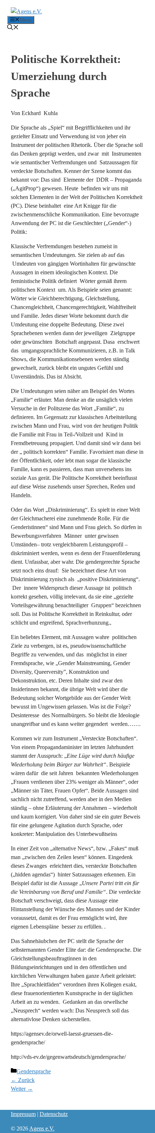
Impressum (23, 1114)
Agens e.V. (41, 1128)
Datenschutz (54, 1114)
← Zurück (23, 1080)
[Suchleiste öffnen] (13, 28)
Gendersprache (34, 1071)
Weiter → (22, 1089)
